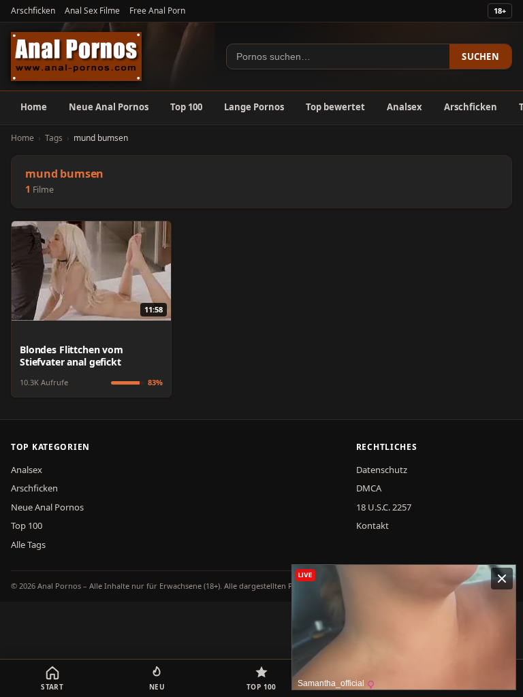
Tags (54, 138)
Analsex (404, 107)
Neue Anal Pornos (108, 107)
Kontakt (372, 525)
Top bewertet (335, 107)
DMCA (368, 488)
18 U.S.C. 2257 (383, 507)
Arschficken (33, 10)
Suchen (480, 56)
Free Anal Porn (157, 10)
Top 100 (186, 107)
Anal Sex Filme (92, 10)
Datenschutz (381, 470)
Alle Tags (28, 544)
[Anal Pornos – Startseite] (76, 56)
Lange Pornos (254, 107)
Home (33, 107)
